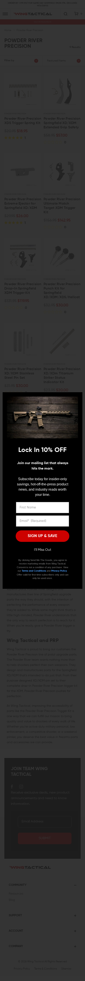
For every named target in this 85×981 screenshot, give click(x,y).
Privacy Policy (59, 571)
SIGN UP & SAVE (42, 536)
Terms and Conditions (34, 571)
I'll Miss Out (42, 550)
